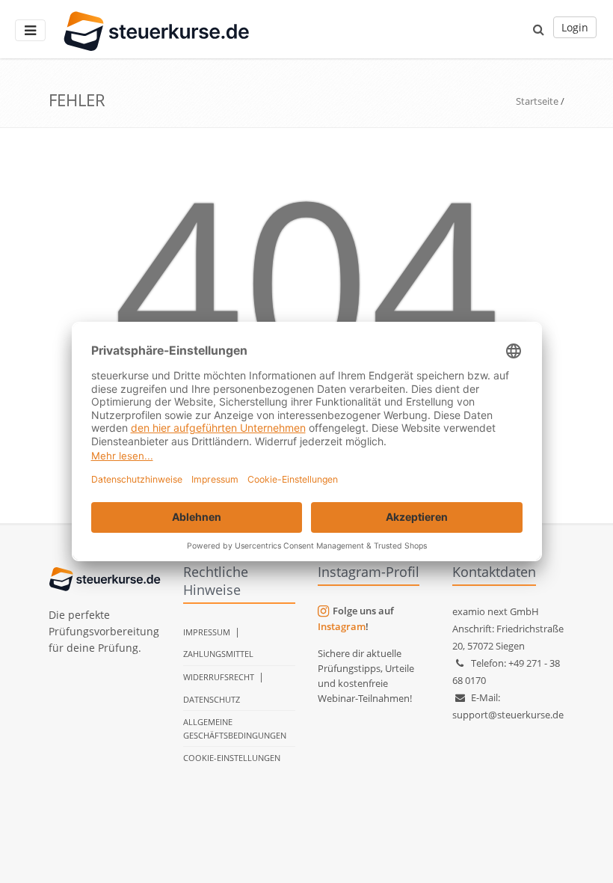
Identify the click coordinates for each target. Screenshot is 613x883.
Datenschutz (211, 699)
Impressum (206, 632)
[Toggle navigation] (30, 30)
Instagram (342, 626)
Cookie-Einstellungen (231, 757)
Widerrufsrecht (218, 676)
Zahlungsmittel (218, 653)
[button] (538, 29)
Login (574, 27)
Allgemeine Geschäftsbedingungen (234, 728)
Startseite (537, 101)
